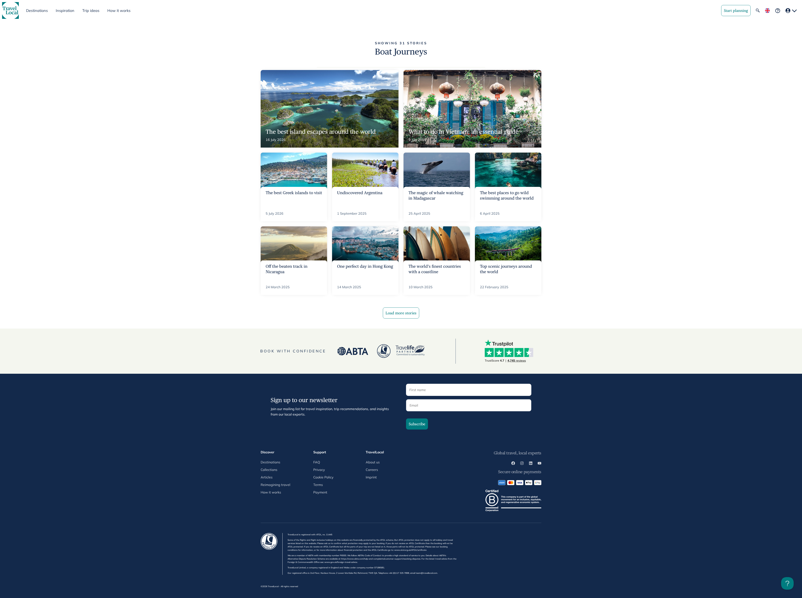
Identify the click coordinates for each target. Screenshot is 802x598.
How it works (119, 10)
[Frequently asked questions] (778, 10)
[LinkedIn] (531, 464)
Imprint (371, 477)
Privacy (319, 470)
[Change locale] (767, 10)
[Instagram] (522, 464)
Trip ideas (90, 10)
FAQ (316, 462)
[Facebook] (513, 464)
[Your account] (791, 10)
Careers (372, 470)
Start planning (736, 10)
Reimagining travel (275, 485)
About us (373, 462)
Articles (267, 477)
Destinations (270, 462)
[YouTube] (539, 464)
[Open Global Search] (757, 10)
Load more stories (401, 313)
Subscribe (417, 424)
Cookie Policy (323, 477)
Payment (320, 492)
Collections (269, 470)
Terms (318, 485)
